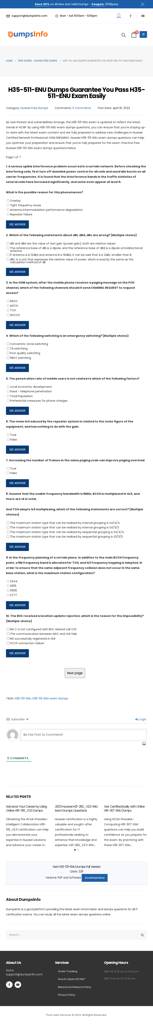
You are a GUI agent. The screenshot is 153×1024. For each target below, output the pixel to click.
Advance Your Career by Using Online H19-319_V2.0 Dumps (26, 808)
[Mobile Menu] (143, 34)
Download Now (94, 878)
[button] (123, 35)
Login (142, 719)
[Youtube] (143, 16)
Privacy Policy (66, 995)
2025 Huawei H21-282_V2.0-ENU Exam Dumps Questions (76, 808)
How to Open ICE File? (71, 979)
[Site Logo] (28, 34)
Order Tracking (67, 971)
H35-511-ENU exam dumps (50, 698)
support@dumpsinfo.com (24, 974)
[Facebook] (130, 16)
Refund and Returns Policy (74, 987)
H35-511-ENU (23, 698)
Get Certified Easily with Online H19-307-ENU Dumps (124, 808)
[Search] (142, 935)
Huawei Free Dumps (34, 108)
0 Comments (81, 108)
